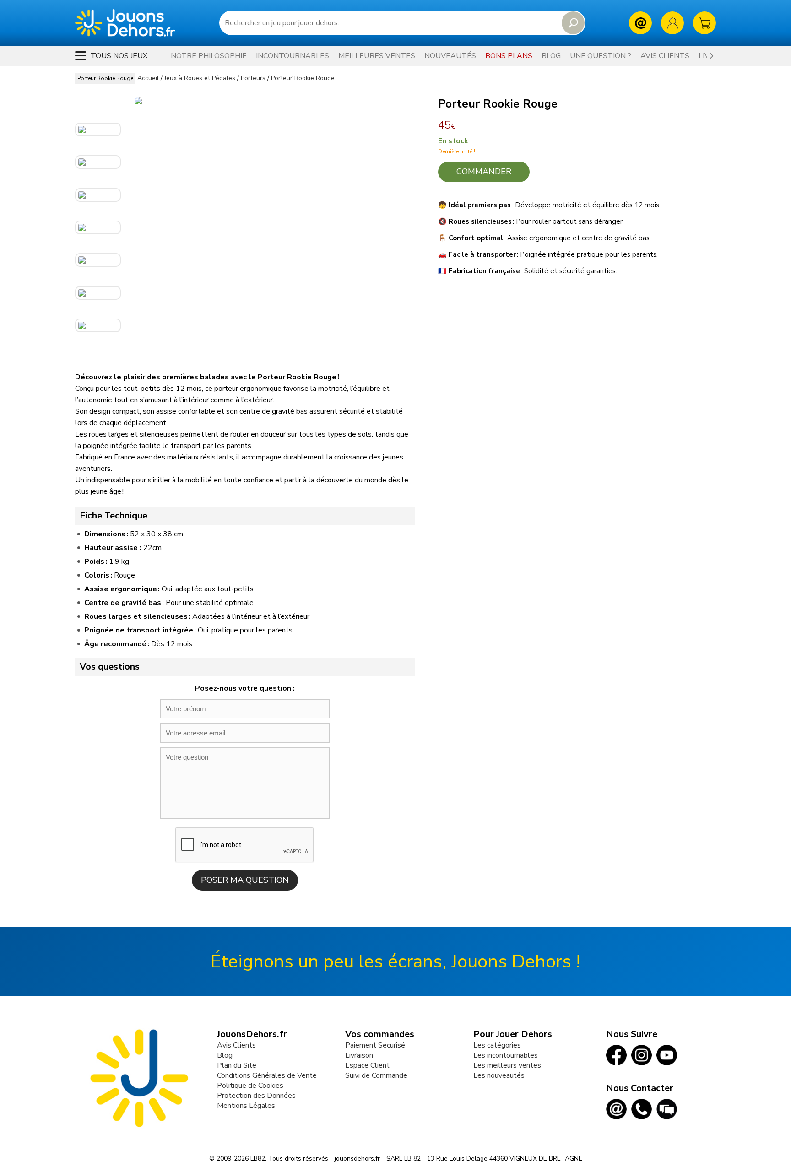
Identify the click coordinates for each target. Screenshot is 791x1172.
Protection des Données (256, 1096)
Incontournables (292, 56)
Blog (551, 56)
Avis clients (664, 56)
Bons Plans (508, 56)
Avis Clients (236, 1045)
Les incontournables (505, 1055)
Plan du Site (236, 1065)
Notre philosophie (209, 56)
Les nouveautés (499, 1075)
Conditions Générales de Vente (267, 1075)
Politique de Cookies (250, 1085)
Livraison (359, 1055)
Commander (483, 171)
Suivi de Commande (376, 1075)
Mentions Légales (246, 1106)
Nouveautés (450, 56)
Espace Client (367, 1065)
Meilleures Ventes (376, 56)
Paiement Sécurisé (375, 1045)
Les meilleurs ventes (507, 1065)
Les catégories (497, 1045)
